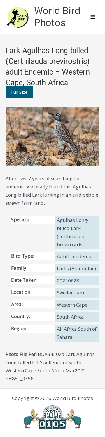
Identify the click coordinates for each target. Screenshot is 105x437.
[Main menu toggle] (93, 16)
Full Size (19, 92)
